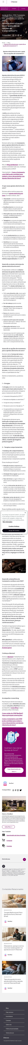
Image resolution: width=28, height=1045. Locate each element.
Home (3, 42)
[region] (14, 522)
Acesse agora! (7, 648)
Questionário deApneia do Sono (4, 8)
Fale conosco (9, 1012)
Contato (23, 8)
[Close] (25, 512)
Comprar (14, 8)
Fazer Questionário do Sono (14, 770)
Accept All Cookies (14, 530)
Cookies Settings (14, 526)
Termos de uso (10, 1033)
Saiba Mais (8, 827)
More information (7, 522)
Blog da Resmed (12, 165)
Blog (9, 42)
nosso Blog (14, 708)
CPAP (14, 15)
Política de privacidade (12, 1028)
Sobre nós (8, 1024)
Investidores (9, 1016)
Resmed (10, 657)
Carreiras (8, 1020)
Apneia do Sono (7, 15)
